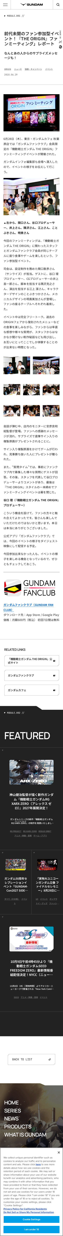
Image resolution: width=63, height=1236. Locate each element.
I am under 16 (31, 1229)
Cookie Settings (31, 1219)
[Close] (59, 1152)
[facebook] (60, 47)
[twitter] (60, 41)
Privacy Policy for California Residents (25, 1208)
